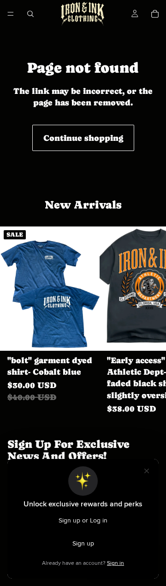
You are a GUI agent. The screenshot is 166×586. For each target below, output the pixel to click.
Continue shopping (83, 138)
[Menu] (10, 13)
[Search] (30, 14)
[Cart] (155, 14)
